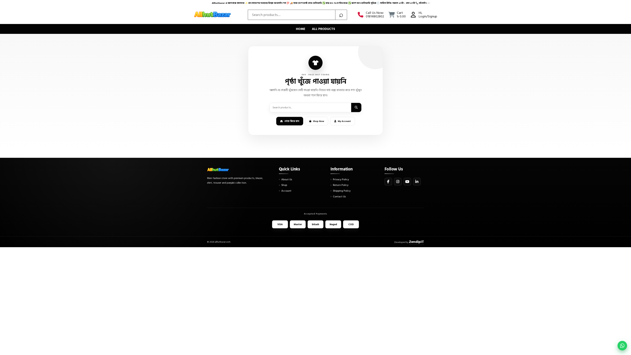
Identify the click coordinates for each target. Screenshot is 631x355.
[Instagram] (398, 181)
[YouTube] (407, 181)
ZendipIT (416, 242)
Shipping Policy (342, 191)
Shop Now (318, 121)
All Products (323, 29)
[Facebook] (388, 181)
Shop (284, 185)
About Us (286, 179)
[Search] (356, 107)
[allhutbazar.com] (213, 15)
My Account (344, 121)
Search (341, 15)
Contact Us (339, 197)
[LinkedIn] (417, 181)
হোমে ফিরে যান (291, 121)
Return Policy (340, 185)
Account (286, 191)
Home (300, 29)
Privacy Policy (341, 179)
